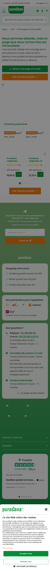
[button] (25, 566)
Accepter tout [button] (26, 553)
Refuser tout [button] (26, 561)
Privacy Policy (8, 548)
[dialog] (25, 537)
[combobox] (46, 509)
